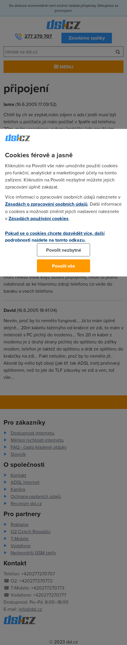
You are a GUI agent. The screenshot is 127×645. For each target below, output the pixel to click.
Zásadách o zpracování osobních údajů (46, 204)
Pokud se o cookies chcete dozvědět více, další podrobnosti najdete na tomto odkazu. (55, 236)
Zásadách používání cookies (39, 218)
